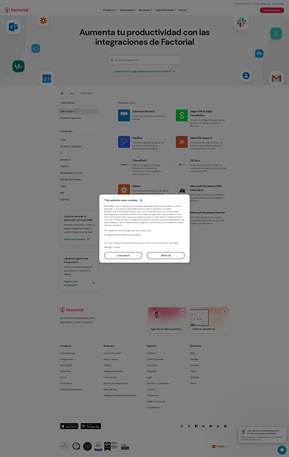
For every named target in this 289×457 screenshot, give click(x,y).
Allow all (166, 255)
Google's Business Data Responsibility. (123, 234)
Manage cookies (112, 247)
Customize (123, 255)
